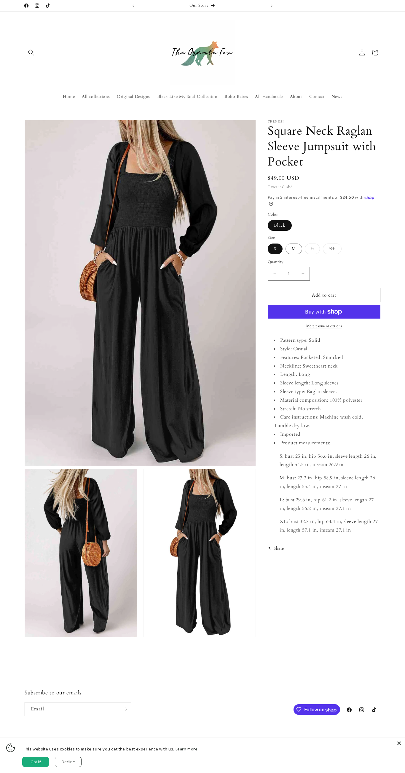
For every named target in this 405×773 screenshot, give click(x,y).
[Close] (399, 743)
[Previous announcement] (133, 5)
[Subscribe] (124, 709)
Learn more (187, 749)
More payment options (324, 326)
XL (335, 250)
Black (280, 225)
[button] (31, 52)
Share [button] (279, 548)
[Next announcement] (271, 5)
